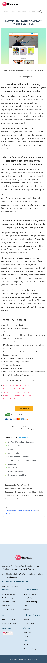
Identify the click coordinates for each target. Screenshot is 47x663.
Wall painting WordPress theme (16, 392)
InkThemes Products (21, 510)
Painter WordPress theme (14, 399)
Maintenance (33, 510)
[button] (24, 408)
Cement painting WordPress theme (18, 389)
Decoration (9, 510)
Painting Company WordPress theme (18, 395)
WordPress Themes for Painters (16, 385)
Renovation (9, 513)
